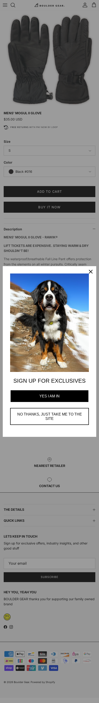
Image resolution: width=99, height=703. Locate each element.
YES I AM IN (49, 396)
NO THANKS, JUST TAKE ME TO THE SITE (49, 416)
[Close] (90, 271)
